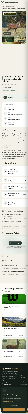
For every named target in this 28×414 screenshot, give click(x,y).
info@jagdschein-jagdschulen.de (8, 383)
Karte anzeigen (16, 243)
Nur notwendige (14, 405)
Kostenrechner (23, 384)
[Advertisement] (14, 58)
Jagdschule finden (10, 6)
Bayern (17, 6)
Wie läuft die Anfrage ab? (9, 265)
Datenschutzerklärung (8, 401)
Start (3, 6)
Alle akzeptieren (14, 409)
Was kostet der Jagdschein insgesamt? (13, 271)
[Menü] (26, 2)
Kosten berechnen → (7, 87)
